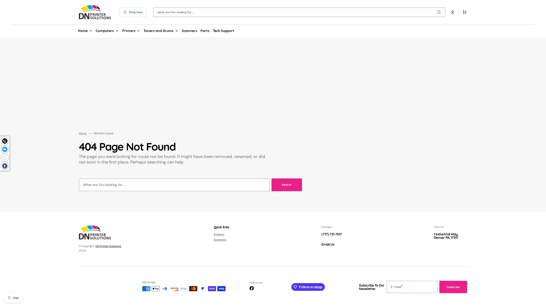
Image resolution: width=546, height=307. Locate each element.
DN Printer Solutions (108, 246)
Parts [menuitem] (204, 31)
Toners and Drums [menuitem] (158, 31)
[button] (452, 12)
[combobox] (299, 12)
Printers (219, 234)
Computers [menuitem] (105, 31)
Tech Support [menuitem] (223, 31)
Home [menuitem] (83, 31)
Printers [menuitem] (128, 31)
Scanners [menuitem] (189, 31)
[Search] (439, 12)
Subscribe (453, 287)
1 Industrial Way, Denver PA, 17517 (446, 236)
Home (83, 133)
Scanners (220, 239)
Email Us (327, 244)
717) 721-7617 (332, 234)
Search (287, 184)
